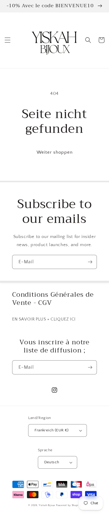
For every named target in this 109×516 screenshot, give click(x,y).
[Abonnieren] (90, 262)
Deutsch (51, 462)
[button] (7, 40)
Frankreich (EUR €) (51, 430)
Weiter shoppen (55, 152)
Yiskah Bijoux (47, 505)
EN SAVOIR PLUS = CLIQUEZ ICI (44, 319)
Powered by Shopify (68, 505)
